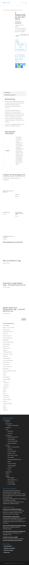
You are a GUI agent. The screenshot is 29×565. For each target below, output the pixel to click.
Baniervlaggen (6, 325)
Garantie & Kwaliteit (8, 550)
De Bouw (5, 350)
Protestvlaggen (6, 377)
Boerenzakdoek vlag (7, 338)
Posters (4, 375)
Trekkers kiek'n (6, 397)
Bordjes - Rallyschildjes (20, 56)
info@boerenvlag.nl (14, 503)
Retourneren (7, 552)
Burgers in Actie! (6, 348)
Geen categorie (6, 362)
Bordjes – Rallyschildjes (13, 425)
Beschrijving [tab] (7, 92)
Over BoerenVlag (8, 546)
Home (4, 10)
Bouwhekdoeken (6, 344)
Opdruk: (17, 35)
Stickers (4, 391)
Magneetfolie (6, 368)
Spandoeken (5, 387)
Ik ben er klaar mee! (7, 366)
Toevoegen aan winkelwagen (20, 47)
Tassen (4, 393)
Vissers (4, 405)
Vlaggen (4, 407)
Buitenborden (6, 346)
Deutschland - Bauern (8, 354)
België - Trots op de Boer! (8, 327)
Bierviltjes (5, 333)
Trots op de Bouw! (7, 399)
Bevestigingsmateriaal (8, 331)
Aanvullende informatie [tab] (9, 95)
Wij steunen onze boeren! (10, 563)
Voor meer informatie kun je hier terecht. (12, 540)
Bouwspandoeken (8, 352)
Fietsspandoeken (7, 358)
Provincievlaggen (7, 379)
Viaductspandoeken (7, 403)
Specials (21, 58)
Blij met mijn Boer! (7, 335)
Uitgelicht (5, 401)
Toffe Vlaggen (6, 395)
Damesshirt (6, 382)
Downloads (5, 356)
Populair (8, 10)
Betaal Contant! (6, 329)
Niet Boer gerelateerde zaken (9, 370)
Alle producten (7, 420)
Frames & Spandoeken (8, 360)
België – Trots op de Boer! (13, 447)
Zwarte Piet (5, 410)
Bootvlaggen (5, 340)
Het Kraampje (6, 364)
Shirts (4, 381)
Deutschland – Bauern (13, 455)
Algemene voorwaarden (9, 548)
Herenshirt (6, 385)
